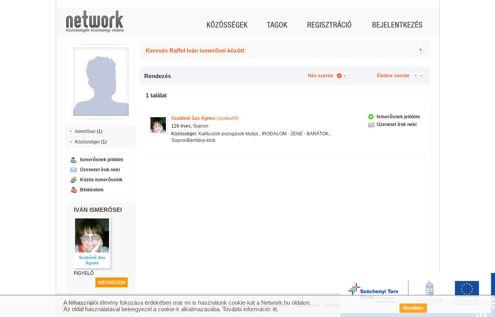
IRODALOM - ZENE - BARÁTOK (295, 133)
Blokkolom (92, 190)
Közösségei (87, 142)
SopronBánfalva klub (193, 140)
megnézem (111, 282)
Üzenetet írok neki (100, 169)
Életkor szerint (393, 75)
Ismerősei (85, 131)
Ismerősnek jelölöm (101, 159)
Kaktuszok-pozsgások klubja (228, 133)
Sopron (200, 126)
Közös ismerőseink (101, 179)
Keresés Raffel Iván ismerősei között (195, 50)
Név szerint (320, 75)
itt (275, 309)
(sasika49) (205, 118)
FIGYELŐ (84, 273)
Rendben (413, 308)
